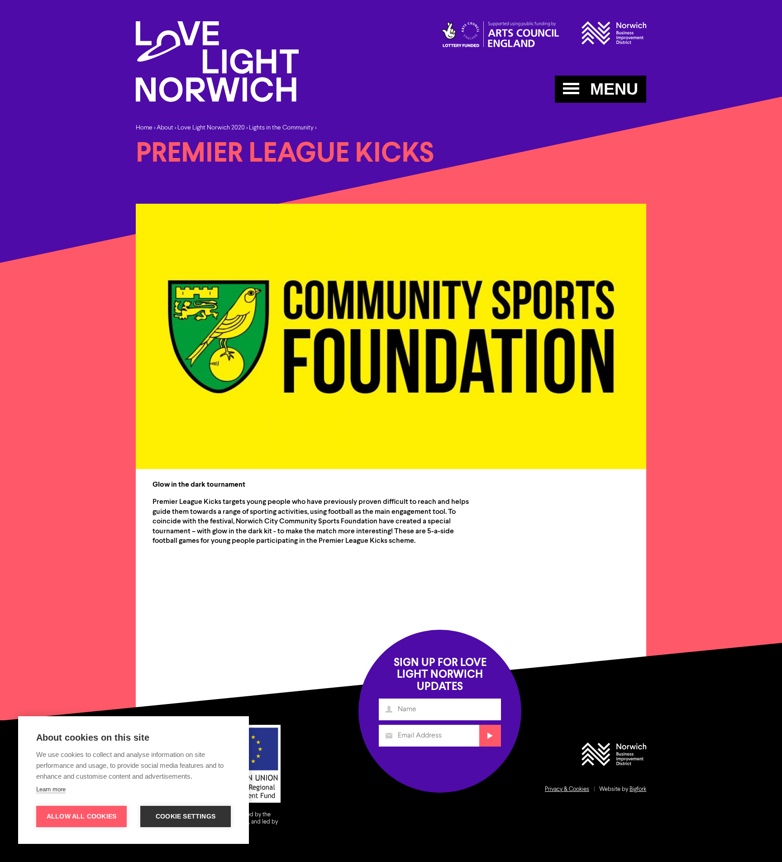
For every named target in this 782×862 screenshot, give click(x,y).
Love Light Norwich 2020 (211, 128)
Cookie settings (185, 816)
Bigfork (637, 789)
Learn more (51, 789)
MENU (612, 89)
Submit (490, 736)
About (165, 128)
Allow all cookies (81, 816)
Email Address (389, 736)
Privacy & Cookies (567, 789)
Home (144, 128)
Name (389, 709)
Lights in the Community (281, 128)
